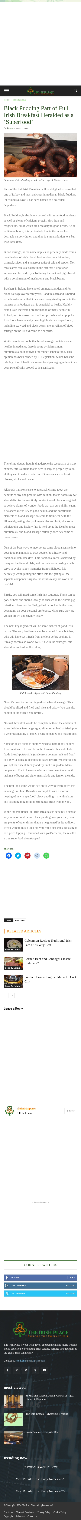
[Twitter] (35, 1370)
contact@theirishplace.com (30, 1360)
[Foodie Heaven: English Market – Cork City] (13, 981)
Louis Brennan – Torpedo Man (42, 1432)
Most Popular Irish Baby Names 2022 (41, 1491)
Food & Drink (19, 99)
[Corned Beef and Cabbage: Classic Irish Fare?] (13, 963)
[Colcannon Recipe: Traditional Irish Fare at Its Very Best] (13, 945)
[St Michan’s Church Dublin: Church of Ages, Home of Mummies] (13, 1401)
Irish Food (19, 920)
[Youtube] (44, 1370)
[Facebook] (7, 1370)
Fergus (10, 128)
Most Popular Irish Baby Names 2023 (41, 1479)
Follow (70, 1110)
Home (6, 99)
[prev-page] (6, 995)
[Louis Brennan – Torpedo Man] (13, 1437)
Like (72, 1277)
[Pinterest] (26, 1370)
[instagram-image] (16, 1131)
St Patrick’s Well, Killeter (40, 1467)
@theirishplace (26, 1108)
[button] (6, 91)
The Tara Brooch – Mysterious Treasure (47, 1413)
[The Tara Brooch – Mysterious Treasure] (13, 1419)
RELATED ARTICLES (24, 931)
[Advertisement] (40, 43)
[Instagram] (16, 1370)
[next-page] (12, 995)
